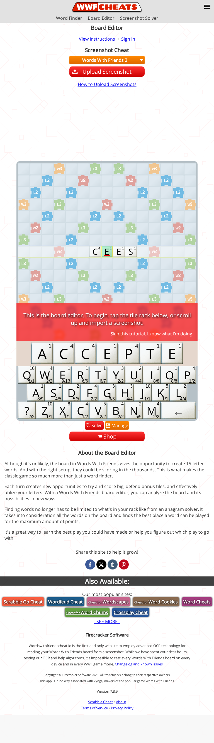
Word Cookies (156, 602)
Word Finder (69, 18)
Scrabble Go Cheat (23, 602)
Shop (109, 436)
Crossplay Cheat (131, 612)
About (121, 701)
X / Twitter (101, 564)
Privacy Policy (122, 707)
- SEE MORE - (107, 621)
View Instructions (97, 39)
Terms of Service (94, 707)
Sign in (128, 39)
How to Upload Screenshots (107, 84)
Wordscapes (108, 602)
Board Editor (101, 18)
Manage (119, 425)
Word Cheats (197, 602)
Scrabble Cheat (100, 701)
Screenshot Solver (139, 18)
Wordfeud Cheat (65, 602)
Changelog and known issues (139, 664)
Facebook (90, 564)
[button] (207, 6)
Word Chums (87, 612)
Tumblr (113, 564)
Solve (97, 425)
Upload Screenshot (107, 71)
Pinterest (124, 564)
